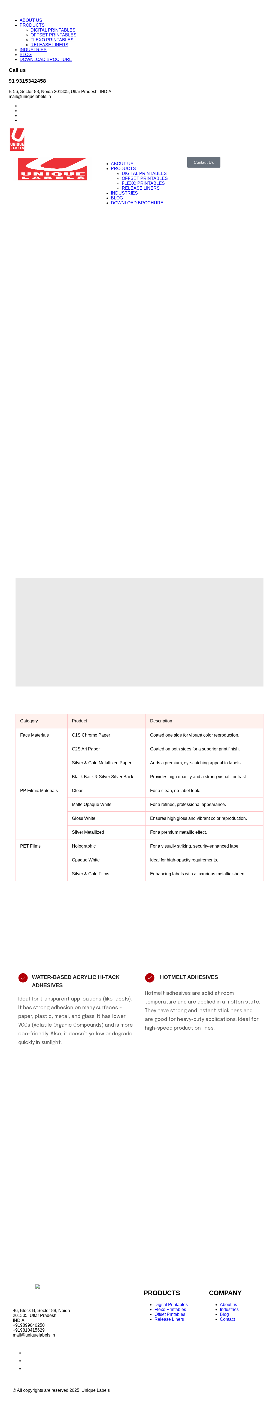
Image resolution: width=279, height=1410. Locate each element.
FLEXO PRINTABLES (52, 40)
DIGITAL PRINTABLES (53, 30)
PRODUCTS (32, 25)
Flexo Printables (170, 1309)
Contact (227, 1319)
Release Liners (169, 1319)
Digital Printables (171, 1304)
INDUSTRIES (33, 49)
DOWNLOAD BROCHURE (46, 59)
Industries (229, 1309)
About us (228, 1304)
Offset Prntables (169, 1314)
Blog (224, 1314)
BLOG (26, 54)
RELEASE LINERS (49, 44)
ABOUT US (31, 20)
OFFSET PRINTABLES (54, 35)
